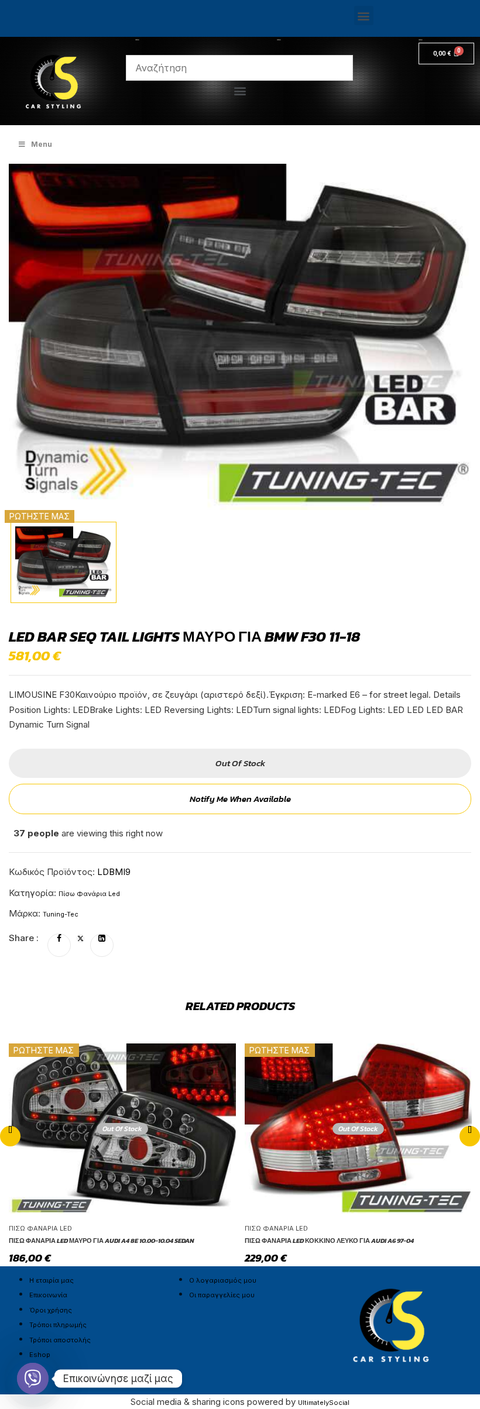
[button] (363, 15)
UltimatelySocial (323, 1402)
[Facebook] (59, 939)
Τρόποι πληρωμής (58, 1325)
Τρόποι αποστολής (60, 1340)
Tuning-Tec (60, 914)
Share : (24, 937)
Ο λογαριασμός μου (222, 1280)
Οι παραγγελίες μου (222, 1295)
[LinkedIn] (102, 939)
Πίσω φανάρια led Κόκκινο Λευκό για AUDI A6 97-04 (329, 1240)
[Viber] (33, 1378)
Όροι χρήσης (50, 1310)
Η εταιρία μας (51, 1280)
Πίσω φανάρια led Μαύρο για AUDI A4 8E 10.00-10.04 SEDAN (101, 1240)
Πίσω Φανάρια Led (89, 894)
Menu (41, 144)
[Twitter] (80, 939)
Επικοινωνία (48, 1295)
